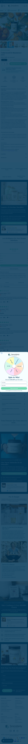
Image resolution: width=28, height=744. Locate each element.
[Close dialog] (1, 353)
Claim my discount (14, 388)
